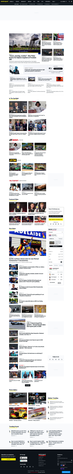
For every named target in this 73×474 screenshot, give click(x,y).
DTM (42, 1)
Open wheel (47, 1)
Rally (54, 1)
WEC (34, 1)
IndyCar (29, 1)
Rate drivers (52, 282)
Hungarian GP (56, 268)
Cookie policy (37, 470)
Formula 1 (11, 1)
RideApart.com (41, 465)
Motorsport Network (34, 472)
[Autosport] (14, 180)
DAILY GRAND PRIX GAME (23, 4)
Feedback (58, 456)
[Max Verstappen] (50, 277)
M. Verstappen (54, 276)
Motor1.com (40, 458)
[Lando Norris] (50, 274)
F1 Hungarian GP (47, 4)
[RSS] (61, 224)
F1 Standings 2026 (40, 4)
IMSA (38, 1)
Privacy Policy (42, 470)
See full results (59, 283)
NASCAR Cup (23, 1)
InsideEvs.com (41, 457)
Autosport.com (41, 462)
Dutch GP (54, 235)
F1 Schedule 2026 (32, 4)
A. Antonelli (53, 279)
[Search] (69, 1)
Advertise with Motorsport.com (62, 458)
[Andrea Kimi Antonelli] (50, 279)
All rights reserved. (41, 472)
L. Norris (52, 274)
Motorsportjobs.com (42, 460)
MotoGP (17, 1)
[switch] (61, 262)
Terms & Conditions (31, 470)
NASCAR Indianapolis (55, 4)
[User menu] (71, 1)
